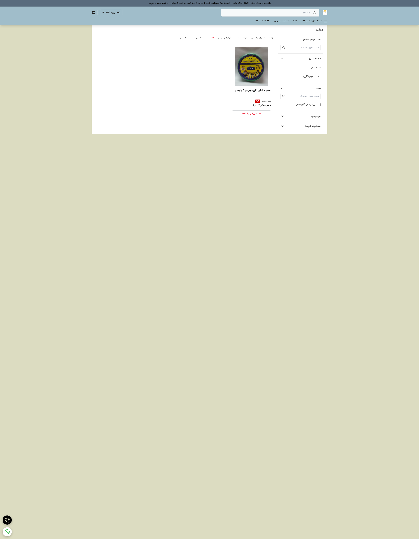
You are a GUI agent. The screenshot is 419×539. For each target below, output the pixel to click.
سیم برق (316, 67)
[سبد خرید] (94, 13)
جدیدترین (209, 37)
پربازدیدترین (241, 37)
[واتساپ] (7, 531)
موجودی (316, 116)
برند (318, 88)
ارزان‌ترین (196, 37)
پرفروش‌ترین (224, 37)
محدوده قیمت (313, 126)
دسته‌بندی (315, 58)
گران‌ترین (183, 37)
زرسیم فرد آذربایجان (305, 104)
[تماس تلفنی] (7, 520)
